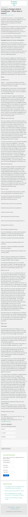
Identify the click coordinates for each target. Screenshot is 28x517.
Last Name (5, 470)
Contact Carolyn (15, 508)
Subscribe (6, 475)
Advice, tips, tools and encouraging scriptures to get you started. (13, 458)
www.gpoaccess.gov (6, 421)
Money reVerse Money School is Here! (14, 490)
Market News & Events (9, 15)
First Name (5, 465)
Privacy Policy (11, 507)
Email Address (6, 460)
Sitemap (18, 507)
